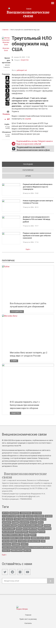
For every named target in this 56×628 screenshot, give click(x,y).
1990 (19, 516)
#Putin (5, 513)
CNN (43, 541)
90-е (36, 519)
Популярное (28, 170)
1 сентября (36, 513)
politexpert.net (22, 70)
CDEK (47, 538)
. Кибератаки (25, 513)
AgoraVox (6, 522)
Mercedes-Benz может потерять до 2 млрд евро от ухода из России (28, 354)
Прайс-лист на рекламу (28, 619)
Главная (5, 30)
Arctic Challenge (9, 525)
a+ (8, 119)
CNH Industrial (34, 541)
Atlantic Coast (8, 528)
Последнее (37, 164)
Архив (28, 176)
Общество (25, 60)
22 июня (30, 516)
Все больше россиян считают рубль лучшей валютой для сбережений (28, 305)
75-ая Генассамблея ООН (23, 519)
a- (5, 119)
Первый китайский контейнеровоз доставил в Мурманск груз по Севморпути (37, 186)
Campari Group (37, 538)
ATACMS (47, 525)
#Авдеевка (14, 513)
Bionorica (33, 532)
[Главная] (28, 9)
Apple (40, 522)
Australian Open (29, 528)
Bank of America (44, 528)
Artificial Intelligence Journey (30, 525)
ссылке (28, 119)
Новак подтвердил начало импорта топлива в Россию (38, 202)
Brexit (33, 535)
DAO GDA (27, 550)
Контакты (28, 623)
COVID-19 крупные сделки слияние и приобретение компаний (27, 547)
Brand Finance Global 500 (12, 535)
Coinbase (16, 544)
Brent (26, 535)
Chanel (13, 541)
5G (4, 519)
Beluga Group (8, 532)
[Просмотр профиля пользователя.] (6, 41)
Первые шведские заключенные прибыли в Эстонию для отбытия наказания (37, 235)
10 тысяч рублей (9, 516)
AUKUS (18, 528)
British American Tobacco (13, 538)
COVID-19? (6, 550)
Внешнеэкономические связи (28, 14)
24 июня (48, 516)
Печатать (6, 114)
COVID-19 (24, 544)
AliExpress (24, 522)
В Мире (14, 361)
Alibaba (15, 522)
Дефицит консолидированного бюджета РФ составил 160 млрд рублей (36, 219)
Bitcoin (42, 532)
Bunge (27, 538)
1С (24, 516)
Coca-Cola (7, 544)
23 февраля (39, 516)
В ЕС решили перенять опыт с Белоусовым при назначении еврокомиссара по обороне (25, 405)
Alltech (33, 522)
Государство (17, 311)
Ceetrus (6, 541)
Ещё (27, 249)
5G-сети (9, 519)
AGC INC (43, 519)
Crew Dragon (17, 550)
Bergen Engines (21, 532)
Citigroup (22, 541)
